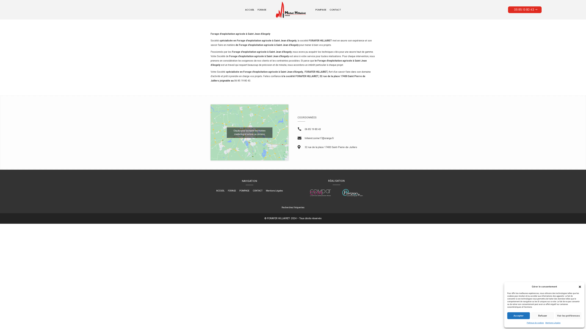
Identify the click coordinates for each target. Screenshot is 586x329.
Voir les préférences (568, 315)
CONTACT (335, 9)
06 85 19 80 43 (524, 10)
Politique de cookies (535, 323)
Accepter (519, 315)
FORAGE (262, 9)
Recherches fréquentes (293, 207)
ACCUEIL (249, 9)
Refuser (542, 315)
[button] (579, 286)
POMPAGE (320, 9)
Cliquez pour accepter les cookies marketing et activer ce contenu (249, 132)
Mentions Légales (553, 323)
